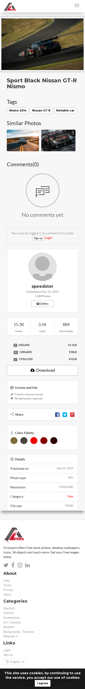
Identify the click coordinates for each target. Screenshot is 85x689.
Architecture (11, 617)
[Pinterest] (72, 414)
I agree (42, 683)
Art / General (12, 622)
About (7, 594)
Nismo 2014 (18, 110)
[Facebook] (57, 414)
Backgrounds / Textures (18, 631)
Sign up (38, 238)
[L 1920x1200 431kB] (9, 359)
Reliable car (65, 110)
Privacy (8, 590)
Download (45, 370)
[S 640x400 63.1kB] (9, 345)
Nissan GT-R (41, 110)
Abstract (9, 608)
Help (6, 580)
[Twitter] (65, 414)
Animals (8, 613)
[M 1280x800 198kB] (9, 352)
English (15, 662)
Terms (7, 585)
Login (48, 238)
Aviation (8, 627)
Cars (70, 496)
